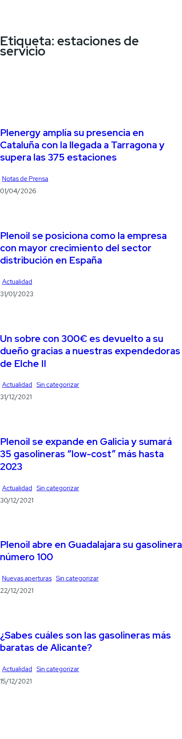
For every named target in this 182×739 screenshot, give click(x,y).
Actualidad (17, 282)
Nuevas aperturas (27, 578)
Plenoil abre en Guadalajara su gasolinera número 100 (91, 551)
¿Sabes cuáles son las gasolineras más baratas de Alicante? (85, 641)
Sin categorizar (57, 385)
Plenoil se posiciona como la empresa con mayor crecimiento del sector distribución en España (83, 248)
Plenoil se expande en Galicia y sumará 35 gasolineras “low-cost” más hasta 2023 (86, 454)
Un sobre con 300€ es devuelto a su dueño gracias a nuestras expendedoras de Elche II (90, 351)
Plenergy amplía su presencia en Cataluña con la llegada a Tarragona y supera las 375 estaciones (82, 145)
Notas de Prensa (25, 179)
